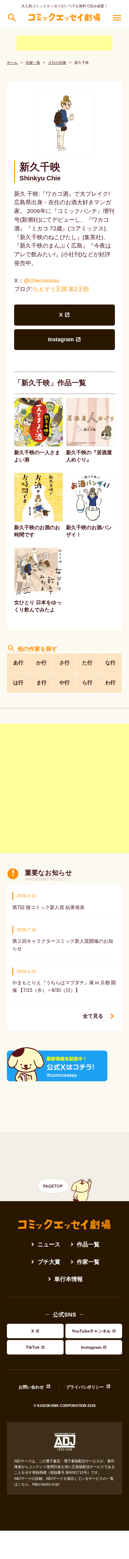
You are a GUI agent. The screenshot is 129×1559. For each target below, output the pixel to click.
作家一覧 (33, 63)
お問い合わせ (31, 1387)
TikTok (33, 1347)
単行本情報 (68, 1279)
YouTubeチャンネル (91, 1331)
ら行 (87, 683)
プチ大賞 (49, 1262)
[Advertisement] (64, 43)
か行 (41, 663)
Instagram (61, 339)
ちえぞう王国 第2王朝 (61, 289)
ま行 (41, 683)
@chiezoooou (42, 280)
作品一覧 (88, 1244)
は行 (18, 683)
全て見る (93, 1016)
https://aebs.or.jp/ (45, 1484)
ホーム (12, 63)
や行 (64, 683)
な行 (110, 663)
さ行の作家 (57, 63)
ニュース (49, 1244)
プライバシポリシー (85, 1387)
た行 (87, 663)
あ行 (18, 663)
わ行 (110, 683)
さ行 (64, 663)
